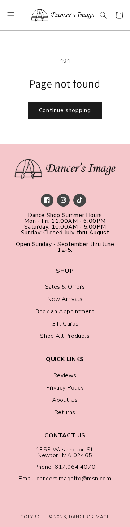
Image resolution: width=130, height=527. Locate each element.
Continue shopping (65, 110)
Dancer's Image (89, 517)
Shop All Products (65, 336)
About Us (65, 400)
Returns (65, 412)
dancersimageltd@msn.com (73, 479)
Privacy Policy (65, 388)
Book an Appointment (64, 311)
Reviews (65, 375)
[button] (11, 15)
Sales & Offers (65, 287)
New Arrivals (64, 299)
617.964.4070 (75, 467)
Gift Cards (65, 324)
